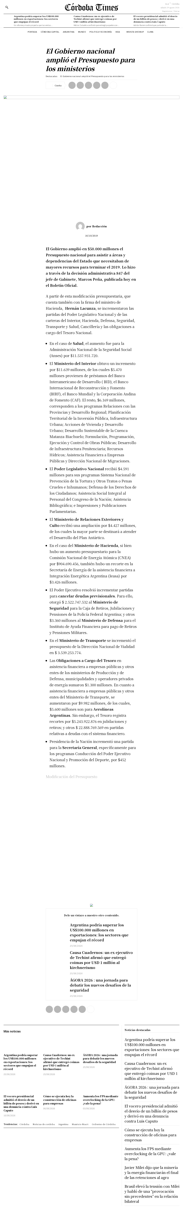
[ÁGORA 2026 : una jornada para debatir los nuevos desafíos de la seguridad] (58, 984)
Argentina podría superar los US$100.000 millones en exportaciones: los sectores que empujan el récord (36, 19)
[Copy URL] (104, 85)
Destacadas (51, 76)
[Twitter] (80, 85)
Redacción (99, 226)
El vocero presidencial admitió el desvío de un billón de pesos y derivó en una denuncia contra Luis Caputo (155, 19)
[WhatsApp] (96, 85)
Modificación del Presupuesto (71, 776)
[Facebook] (72, 85)
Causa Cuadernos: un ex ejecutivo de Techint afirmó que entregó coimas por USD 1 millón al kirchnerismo (95, 19)
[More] (113, 85)
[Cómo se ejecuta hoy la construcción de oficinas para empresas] (61, 1085)
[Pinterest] (88, 85)
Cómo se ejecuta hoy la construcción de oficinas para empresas (59, 1099)
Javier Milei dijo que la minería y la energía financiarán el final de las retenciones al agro (151, 1172)
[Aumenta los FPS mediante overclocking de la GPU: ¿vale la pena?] (101, 1085)
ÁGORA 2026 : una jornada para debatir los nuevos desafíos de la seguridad (100, 985)
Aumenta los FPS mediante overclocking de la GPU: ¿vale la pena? (100, 1099)
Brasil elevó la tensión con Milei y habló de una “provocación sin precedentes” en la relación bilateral (152, 1194)
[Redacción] (81, 226)
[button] (7, 7)
